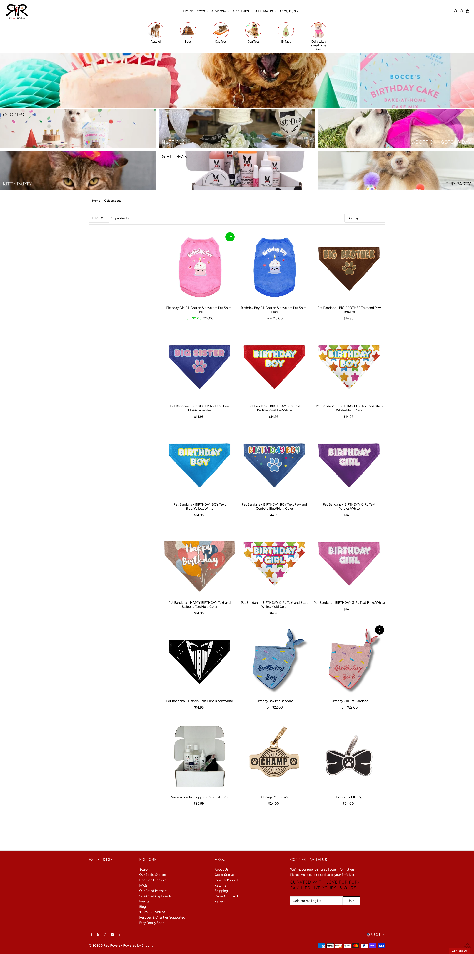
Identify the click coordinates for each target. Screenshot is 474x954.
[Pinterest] (105, 935)
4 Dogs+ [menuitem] (218, 11)
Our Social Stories (152, 875)
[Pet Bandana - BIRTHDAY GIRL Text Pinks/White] (349, 562)
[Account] (461, 11)
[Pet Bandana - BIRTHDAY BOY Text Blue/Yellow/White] (200, 464)
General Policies (226, 880)
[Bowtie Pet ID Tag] (349, 756)
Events (144, 901)
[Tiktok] (120, 935)
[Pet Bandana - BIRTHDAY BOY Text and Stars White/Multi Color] (349, 365)
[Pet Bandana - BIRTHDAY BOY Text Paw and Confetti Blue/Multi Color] (274, 464)
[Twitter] (98, 935)
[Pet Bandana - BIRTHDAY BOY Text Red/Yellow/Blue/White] (274, 365)
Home (96, 200)
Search (144, 869)
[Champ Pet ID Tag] (274, 756)
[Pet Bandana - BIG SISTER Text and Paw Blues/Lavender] (200, 365)
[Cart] (467, 11)
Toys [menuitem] (201, 11)
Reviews (221, 901)
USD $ (375, 935)
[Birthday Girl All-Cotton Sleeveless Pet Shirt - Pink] (200, 267)
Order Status (224, 875)
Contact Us (460, 950)
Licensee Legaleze (152, 880)
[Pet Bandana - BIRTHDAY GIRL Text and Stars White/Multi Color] (274, 562)
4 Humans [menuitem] (264, 11)
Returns (220, 885)
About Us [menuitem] (287, 11)
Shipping (221, 891)
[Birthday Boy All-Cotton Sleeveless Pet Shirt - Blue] (274, 267)
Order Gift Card (226, 896)
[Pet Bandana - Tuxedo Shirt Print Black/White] (200, 660)
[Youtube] (112, 935)
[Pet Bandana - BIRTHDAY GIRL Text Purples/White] (349, 464)
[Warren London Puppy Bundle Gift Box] (200, 756)
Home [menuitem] (188, 11)
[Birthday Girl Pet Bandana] (349, 660)
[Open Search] (455, 11)
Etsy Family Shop (151, 923)
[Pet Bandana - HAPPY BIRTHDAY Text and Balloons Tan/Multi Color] (200, 562)
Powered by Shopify (138, 945)
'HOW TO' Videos (152, 912)
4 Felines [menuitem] (241, 11)
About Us (221, 869)
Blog (142, 907)
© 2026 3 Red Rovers (104, 945)
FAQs (143, 885)
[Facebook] (91, 935)
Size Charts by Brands (155, 896)
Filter (95, 218)
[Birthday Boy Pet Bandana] (274, 660)
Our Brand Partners (153, 891)
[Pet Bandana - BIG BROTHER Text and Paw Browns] (349, 267)
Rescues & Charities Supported (162, 917)
